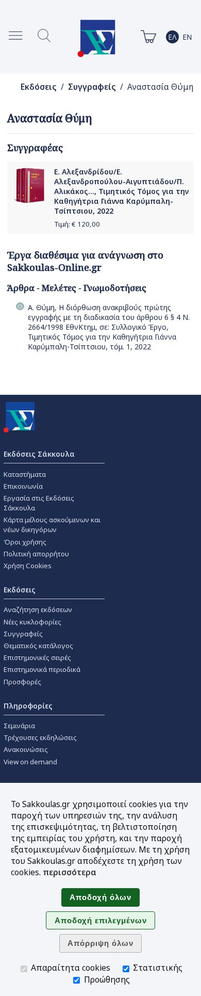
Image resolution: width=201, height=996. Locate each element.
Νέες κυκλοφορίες (32, 621)
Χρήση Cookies (28, 565)
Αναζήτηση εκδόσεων (38, 609)
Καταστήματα (25, 474)
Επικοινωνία (23, 486)
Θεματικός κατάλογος (38, 645)
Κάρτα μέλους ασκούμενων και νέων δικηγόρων (52, 524)
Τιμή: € (77, 224)
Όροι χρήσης (25, 542)
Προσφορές (22, 681)
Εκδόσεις (39, 87)
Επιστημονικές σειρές (37, 657)
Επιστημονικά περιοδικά (42, 669)
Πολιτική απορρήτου (36, 553)
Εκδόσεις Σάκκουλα (39, 454)
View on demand (30, 761)
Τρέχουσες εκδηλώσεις (40, 737)
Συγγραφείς (92, 87)
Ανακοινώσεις (26, 749)
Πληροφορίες (28, 706)
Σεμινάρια (19, 725)
